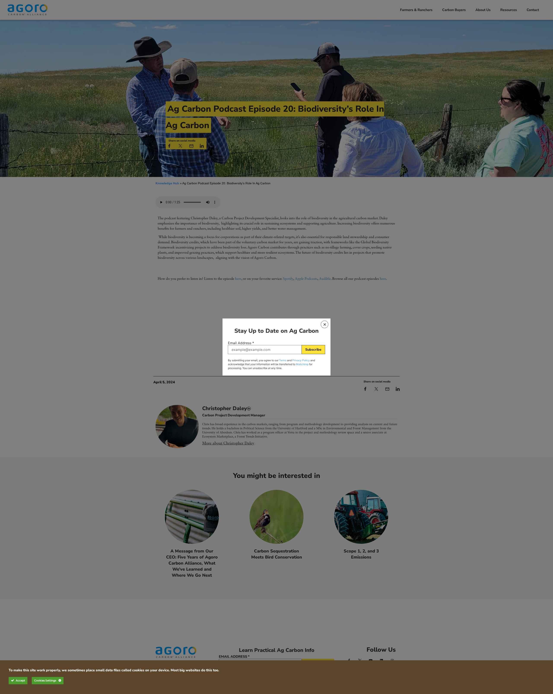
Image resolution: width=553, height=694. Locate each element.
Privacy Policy (301, 360)
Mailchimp (302, 364)
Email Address (241, 343)
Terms (282, 360)
